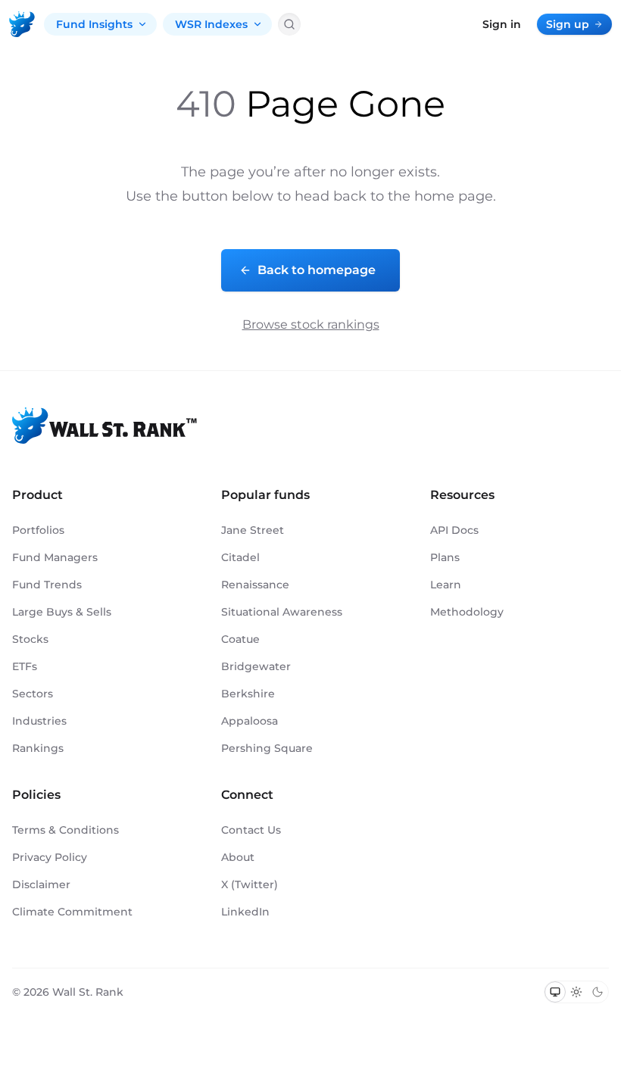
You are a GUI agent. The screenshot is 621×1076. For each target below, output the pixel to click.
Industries (39, 721)
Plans (445, 557)
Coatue (240, 639)
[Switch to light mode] (576, 992)
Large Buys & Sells (61, 612)
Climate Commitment (72, 911)
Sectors (32, 693)
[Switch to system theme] (555, 992)
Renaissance (255, 584)
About (237, 857)
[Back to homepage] (22, 24)
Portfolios (38, 530)
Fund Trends (47, 584)
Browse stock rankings (310, 324)
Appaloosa (249, 721)
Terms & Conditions (65, 830)
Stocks (30, 639)
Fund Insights (94, 24)
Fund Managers (55, 557)
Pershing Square (267, 748)
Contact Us (251, 830)
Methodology (467, 612)
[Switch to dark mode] (597, 992)
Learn (445, 584)
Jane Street (252, 530)
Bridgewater (256, 666)
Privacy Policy (49, 857)
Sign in (501, 24)
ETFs (24, 666)
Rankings (38, 748)
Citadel (240, 557)
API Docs (454, 530)
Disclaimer (41, 884)
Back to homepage (316, 270)
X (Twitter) (249, 884)
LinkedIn (245, 911)
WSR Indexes (211, 24)
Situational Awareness (281, 612)
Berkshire (248, 693)
